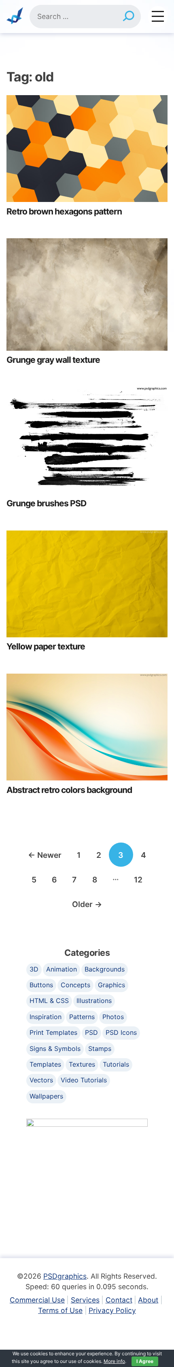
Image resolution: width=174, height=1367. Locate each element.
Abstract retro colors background (69, 790)
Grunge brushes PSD (46, 503)
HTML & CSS (49, 1001)
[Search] (128, 16)
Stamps (99, 1048)
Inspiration (46, 1017)
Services (85, 1300)
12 (138, 879)
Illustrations (94, 1001)
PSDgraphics (65, 1276)
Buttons (41, 985)
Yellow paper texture (45, 646)
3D (34, 969)
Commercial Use (37, 1300)
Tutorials (116, 1064)
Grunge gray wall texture (53, 360)
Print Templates (53, 1032)
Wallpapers (46, 1096)
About (148, 1300)
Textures (82, 1064)
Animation (61, 969)
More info (114, 1361)
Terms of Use (60, 1310)
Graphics (111, 985)
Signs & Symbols (55, 1048)
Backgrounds (105, 969)
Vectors (41, 1080)
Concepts (75, 985)
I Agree (144, 1361)
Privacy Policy (112, 1310)
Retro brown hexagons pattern (64, 211)
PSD (91, 1032)
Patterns (82, 1017)
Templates (45, 1064)
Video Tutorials (84, 1080)
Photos (113, 1017)
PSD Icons (121, 1032)
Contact (119, 1300)
